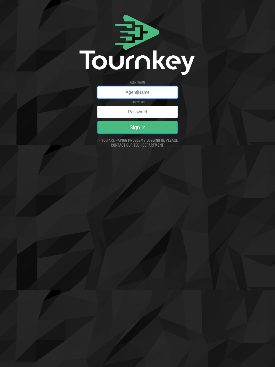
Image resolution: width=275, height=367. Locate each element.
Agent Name (137, 82)
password (137, 102)
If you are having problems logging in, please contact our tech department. (137, 142)
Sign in (137, 127)
